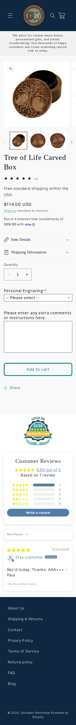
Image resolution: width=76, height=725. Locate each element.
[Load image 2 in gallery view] (38, 140)
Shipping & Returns (25, 619)
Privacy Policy (20, 640)
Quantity (11, 265)
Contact (15, 630)
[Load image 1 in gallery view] (18, 140)
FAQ (11, 673)
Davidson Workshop (35, 712)
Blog (12, 683)
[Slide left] (4, 142)
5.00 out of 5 (48, 470)
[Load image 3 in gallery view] (57, 140)
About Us (16, 608)
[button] (10, 15)
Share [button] (15, 387)
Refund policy (20, 662)
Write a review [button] (38, 513)
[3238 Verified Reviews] (38, 446)
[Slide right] (71, 142)
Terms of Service (23, 651)
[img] (18, 550)
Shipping (10, 210)
